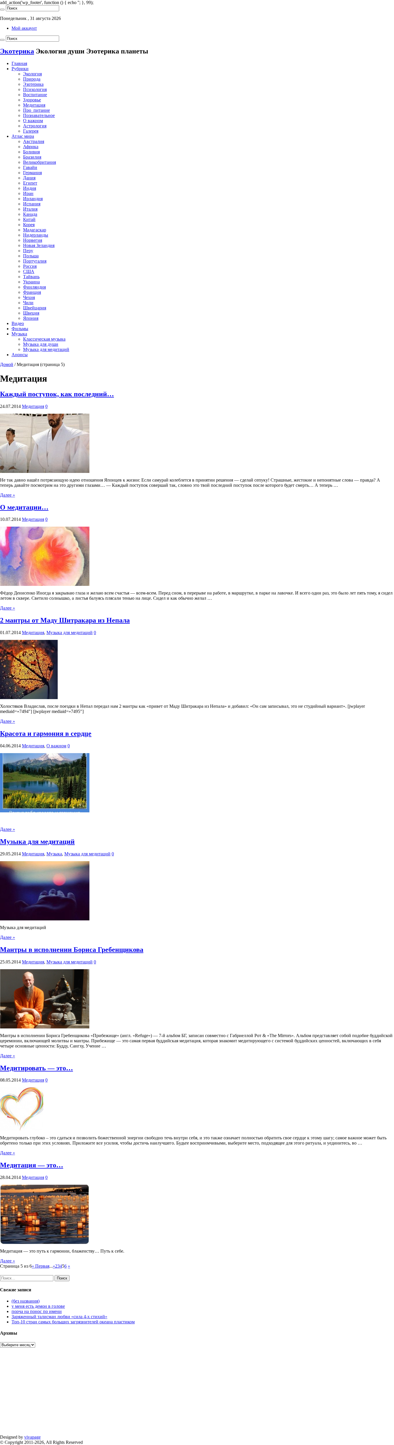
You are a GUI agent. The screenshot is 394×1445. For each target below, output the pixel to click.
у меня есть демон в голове (38, 1306)
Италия (30, 209)
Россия (30, 266)
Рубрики (20, 68)
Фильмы (20, 328)
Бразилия (32, 157)
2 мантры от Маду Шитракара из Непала (65, 620)
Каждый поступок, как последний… (57, 394)
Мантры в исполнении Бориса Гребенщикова (71, 949)
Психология (35, 89)
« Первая (40, 1266)
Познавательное (39, 115)
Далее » (7, 495)
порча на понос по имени (37, 1311)
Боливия (31, 151)
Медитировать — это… (36, 1068)
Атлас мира (23, 136)
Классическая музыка (44, 339)
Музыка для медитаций (46, 349)
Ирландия (33, 198)
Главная (19, 63)
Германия (32, 172)
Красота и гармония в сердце (45, 733)
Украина (31, 281)
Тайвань (31, 276)
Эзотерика (33, 84)
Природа (31, 79)
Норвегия (32, 240)
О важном (33, 120)
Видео (18, 323)
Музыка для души (40, 344)
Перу (28, 250)
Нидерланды (35, 235)
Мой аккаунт (24, 28)
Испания (31, 203)
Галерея (30, 131)
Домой (6, 364)
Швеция (31, 313)
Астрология (34, 125)
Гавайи (30, 167)
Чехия (29, 297)
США (28, 271)
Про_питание (36, 110)
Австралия (33, 141)
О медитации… (24, 507)
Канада (30, 214)
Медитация (34, 105)
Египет (30, 183)
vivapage (32, 1437)
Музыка (19, 333)
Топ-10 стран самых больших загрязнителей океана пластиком (73, 1321)
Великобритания (39, 162)
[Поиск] (2, 9)
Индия (29, 188)
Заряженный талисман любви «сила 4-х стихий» (59, 1316)
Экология (32, 73)
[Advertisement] (173, 1394)
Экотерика (17, 51)
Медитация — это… (31, 1165)
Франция (32, 292)
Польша (31, 255)
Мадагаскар (34, 229)
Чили (28, 302)
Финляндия (34, 287)
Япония (30, 318)
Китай (29, 219)
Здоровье (32, 99)
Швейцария (34, 307)
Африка (30, 146)
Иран (28, 193)
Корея (29, 224)
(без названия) (26, 1301)
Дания (29, 177)
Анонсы (20, 354)
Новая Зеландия (39, 245)
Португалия (34, 261)
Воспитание (35, 94)
